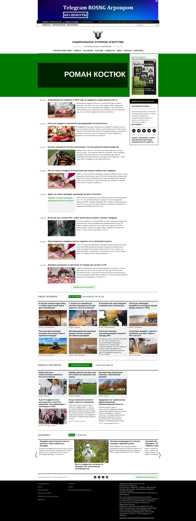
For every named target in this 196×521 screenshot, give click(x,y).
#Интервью (77, 396)
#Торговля (77, 327)
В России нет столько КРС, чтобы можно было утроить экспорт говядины (82, 218)
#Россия (46, 396)
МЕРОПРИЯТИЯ (72, 25)
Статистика (143, 138)
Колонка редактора (146, 101)
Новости (71, 484)
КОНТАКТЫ (138, 50)
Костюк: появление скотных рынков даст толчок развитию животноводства (83, 147)
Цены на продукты (140, 120)
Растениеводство (139, 112)
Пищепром (136, 118)
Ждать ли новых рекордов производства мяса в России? (74, 194)
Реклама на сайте (44, 493)
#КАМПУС (107, 354)
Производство (43, 484)
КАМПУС (77, 50)
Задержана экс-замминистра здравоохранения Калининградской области (112, 402)
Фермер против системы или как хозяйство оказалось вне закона (82, 374)
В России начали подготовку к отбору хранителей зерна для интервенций (52, 305)
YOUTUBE (99, 50)
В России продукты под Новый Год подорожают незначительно (77, 123)
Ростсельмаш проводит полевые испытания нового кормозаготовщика (52, 333)
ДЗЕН (119, 50)
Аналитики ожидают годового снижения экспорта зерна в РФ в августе (143, 333)
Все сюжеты (137, 124)
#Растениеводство (49, 327)
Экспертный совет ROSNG (142, 140)
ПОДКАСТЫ (110, 50)
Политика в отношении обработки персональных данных (136, 518)
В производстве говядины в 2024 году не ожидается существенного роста (82, 100)
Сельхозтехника (138, 122)
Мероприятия (43, 490)
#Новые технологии (79, 421)
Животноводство (140, 116)
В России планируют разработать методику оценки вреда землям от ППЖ (143, 305)
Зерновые (151, 112)
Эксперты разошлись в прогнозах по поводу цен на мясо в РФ (77, 265)
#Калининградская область (111, 423)
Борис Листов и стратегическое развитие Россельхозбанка (50, 374)
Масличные (138, 114)
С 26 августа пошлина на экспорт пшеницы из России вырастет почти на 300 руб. (82, 305)
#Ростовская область (50, 425)
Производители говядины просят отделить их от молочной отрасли (80, 241)
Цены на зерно (150, 114)
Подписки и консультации (48, 496)
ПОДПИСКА (46, 25)
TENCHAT (128, 50)
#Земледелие (138, 327)
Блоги (152, 138)
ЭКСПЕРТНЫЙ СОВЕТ (63, 50)
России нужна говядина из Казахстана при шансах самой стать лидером (81, 171)
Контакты (41, 499)
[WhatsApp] (134, 130)
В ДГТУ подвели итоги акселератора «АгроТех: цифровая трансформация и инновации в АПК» (52, 403)
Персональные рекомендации (79, 490)
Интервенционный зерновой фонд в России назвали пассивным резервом (82, 333)
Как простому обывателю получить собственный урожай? (110, 374)
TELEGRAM (88, 50)
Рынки (134, 138)
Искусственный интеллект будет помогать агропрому (81, 401)
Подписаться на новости (142, 142)
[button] (36, 455)
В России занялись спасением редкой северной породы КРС (112, 333)
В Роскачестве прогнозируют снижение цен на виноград (112, 304)
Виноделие (147, 118)
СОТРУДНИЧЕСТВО (59, 25)
